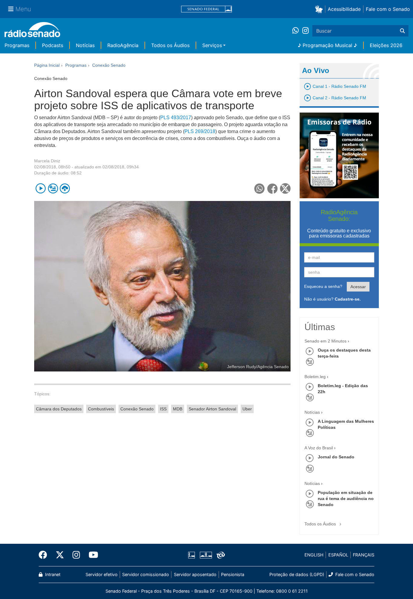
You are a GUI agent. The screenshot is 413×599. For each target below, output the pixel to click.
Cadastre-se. (348, 299)
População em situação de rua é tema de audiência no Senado (346, 498)
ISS (163, 408)
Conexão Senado (137, 408)
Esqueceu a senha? (323, 286)
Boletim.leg (315, 376)
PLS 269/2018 (199, 131)
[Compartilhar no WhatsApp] (259, 188)
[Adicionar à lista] (52, 188)
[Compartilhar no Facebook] (272, 188)
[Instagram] (305, 30)
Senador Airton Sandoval (212, 408)
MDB (177, 408)
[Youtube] (91, 555)
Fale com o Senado (388, 9)
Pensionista (232, 574)
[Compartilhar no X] (285, 188)
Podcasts (52, 45)
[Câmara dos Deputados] (192, 555)
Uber (247, 408)
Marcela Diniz (47, 160)
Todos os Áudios (170, 45)
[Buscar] (402, 30)
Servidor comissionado (145, 574)
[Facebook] (45, 555)
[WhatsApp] (297, 30)
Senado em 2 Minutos (325, 341)
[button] (320, 9)
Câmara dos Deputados (59, 408)
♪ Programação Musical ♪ (327, 45)
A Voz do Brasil (318, 447)
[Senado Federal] (206, 9)
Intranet (52, 574)
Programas (17, 45)
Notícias (85, 45)
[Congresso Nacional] (205, 555)
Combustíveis (101, 408)
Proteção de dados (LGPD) (296, 574)
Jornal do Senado (336, 456)
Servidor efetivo (102, 574)
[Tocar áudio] (40, 188)
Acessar (358, 286)
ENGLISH (314, 554)
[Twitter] (59, 555)
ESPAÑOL (338, 554)
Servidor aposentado (195, 574)
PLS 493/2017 (175, 117)
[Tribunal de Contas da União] (219, 555)
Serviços (212, 45)
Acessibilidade (344, 9)
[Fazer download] (64, 188)
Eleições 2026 (386, 45)
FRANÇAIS (363, 554)
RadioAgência (122, 45)
